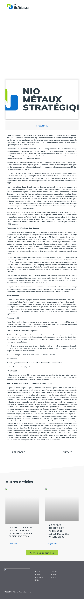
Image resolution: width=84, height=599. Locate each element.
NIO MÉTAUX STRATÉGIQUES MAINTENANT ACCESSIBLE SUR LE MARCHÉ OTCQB (58, 531)
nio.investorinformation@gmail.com (20, 367)
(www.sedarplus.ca (45, 348)
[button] (56, 6)
